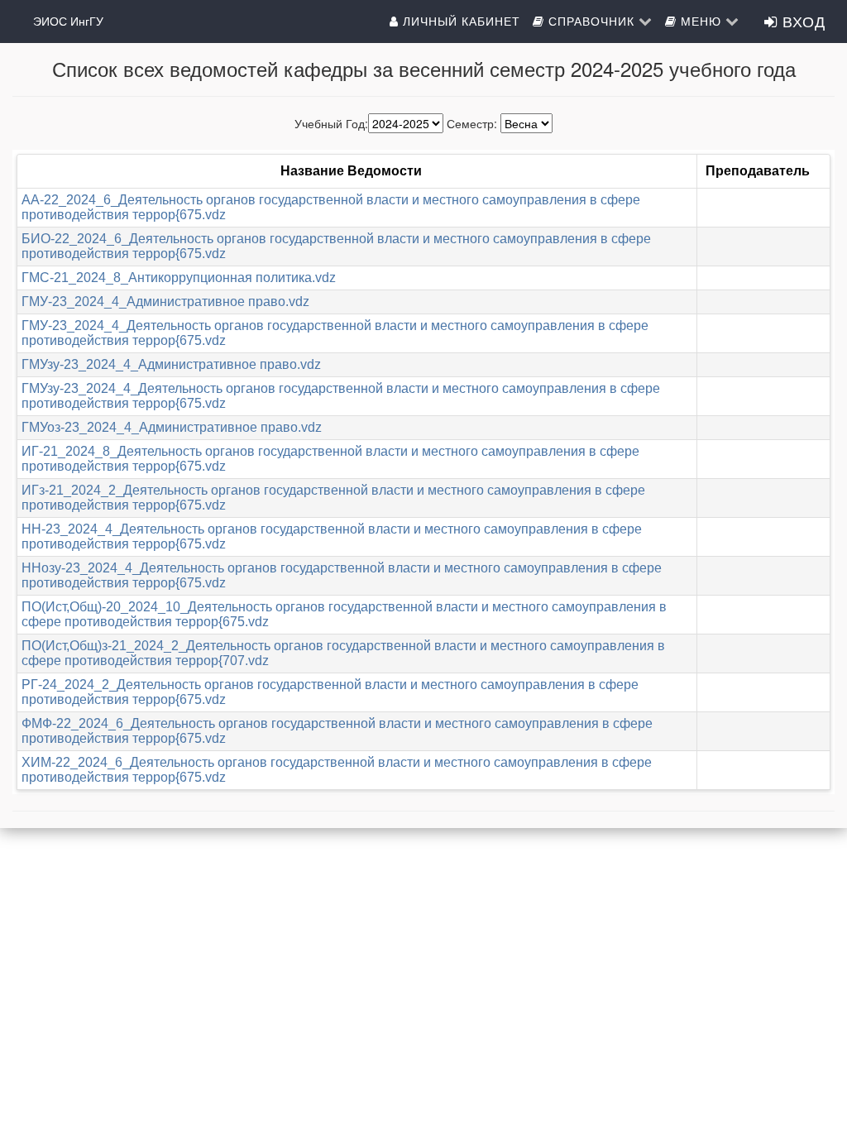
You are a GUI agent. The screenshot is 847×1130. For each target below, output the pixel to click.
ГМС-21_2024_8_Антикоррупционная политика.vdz (179, 278)
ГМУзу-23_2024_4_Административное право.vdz (171, 364)
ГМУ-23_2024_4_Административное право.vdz (165, 301)
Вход (801, 20)
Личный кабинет (459, 20)
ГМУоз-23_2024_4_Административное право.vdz (172, 427)
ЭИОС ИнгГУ (68, 20)
